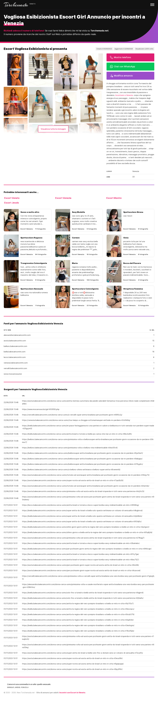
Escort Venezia (63, 198)
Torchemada (16, 4)
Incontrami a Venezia (124, 95)
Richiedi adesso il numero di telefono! (24, 30)
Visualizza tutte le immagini (53, 129)
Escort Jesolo (11, 202)
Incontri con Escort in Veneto (72, 692)
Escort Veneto (12, 198)
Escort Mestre (114, 198)
